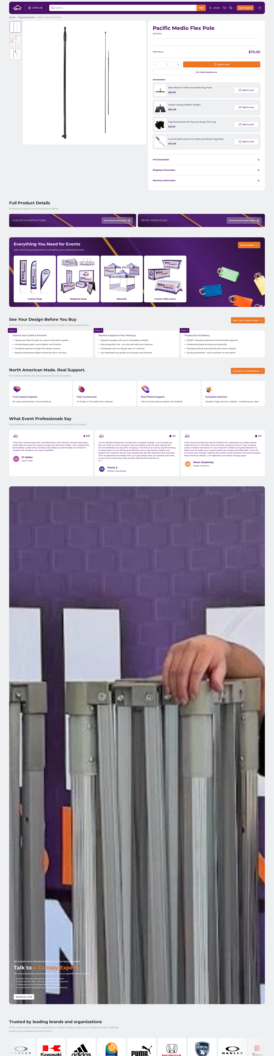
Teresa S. (112, 467)
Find (201, 8)
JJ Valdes (27, 457)
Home (12, 17)
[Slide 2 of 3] (15, 40)
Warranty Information (164, 180)
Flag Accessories (26, 17)
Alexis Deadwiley (203, 462)
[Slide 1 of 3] (15, 27)
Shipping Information (164, 170)
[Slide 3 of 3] (15, 54)
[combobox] (119, 7)
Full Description (161, 159)
